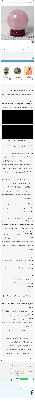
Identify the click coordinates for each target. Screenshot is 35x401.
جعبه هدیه (29, 54)
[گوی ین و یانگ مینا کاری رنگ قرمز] (1, 45)
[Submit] (11, 380)
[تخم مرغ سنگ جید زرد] (2, 45)
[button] (17, 82)
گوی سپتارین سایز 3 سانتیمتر (17, 76)
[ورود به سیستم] (1, 1)
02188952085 (28, 371)
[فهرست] (33, 1)
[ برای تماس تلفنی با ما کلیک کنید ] (17, 365)
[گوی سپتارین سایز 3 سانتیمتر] (17, 70)
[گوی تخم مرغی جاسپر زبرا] (29, 70)
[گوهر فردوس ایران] (18, 0)
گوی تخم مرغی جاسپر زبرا (29, 76)
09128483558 (24, 371)
